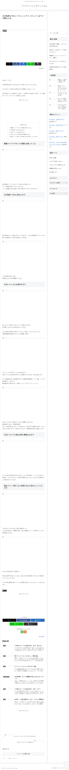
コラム (5, 590)
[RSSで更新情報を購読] (25, 632)
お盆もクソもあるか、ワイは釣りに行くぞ (57, 51)
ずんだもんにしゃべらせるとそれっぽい (57, 62)
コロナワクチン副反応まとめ (57, 165)
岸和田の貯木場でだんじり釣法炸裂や (57, 68)
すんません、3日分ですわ (56, 119)
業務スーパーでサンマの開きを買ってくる (21, 127)
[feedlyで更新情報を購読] (22, 632)
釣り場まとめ (53, 172)
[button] (37, 63)
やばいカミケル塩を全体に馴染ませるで (20, 134)
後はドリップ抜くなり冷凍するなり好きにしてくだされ (24, 136)
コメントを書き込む (24, 754)
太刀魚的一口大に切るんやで (18, 130)
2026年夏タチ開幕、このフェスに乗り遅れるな (58, 45)
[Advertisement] (23, 23)
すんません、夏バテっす (55, 131)
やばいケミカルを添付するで (18, 132)
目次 (21, 124)
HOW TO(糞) (52, 157)
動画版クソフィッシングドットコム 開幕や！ (57, 56)
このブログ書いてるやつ (56, 161)
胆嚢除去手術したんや (55, 168)
